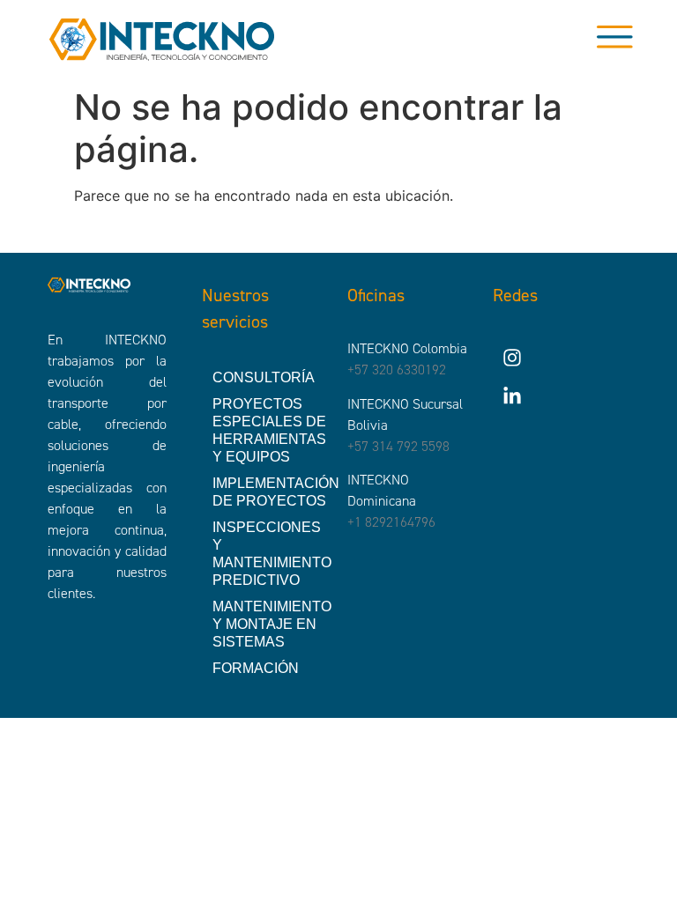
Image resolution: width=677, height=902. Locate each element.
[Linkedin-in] (512, 396)
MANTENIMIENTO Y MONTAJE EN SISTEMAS (271, 624)
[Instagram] (512, 357)
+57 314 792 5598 (398, 446)
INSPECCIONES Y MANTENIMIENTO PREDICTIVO (271, 554)
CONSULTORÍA (263, 377)
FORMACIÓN (255, 668)
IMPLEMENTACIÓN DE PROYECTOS (271, 492)
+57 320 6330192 (396, 369)
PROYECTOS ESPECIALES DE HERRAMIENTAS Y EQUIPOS (269, 430)
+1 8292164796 (391, 522)
